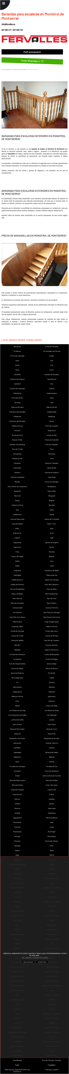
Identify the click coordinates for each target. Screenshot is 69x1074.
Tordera (17, 804)
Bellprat (51, 500)
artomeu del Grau (52, 645)
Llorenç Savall (17, 608)
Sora (51, 561)
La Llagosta (17, 659)
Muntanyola (17, 454)
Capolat (51, 748)
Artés (52, 533)
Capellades (17, 752)
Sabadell (17, 650)
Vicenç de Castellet (52, 440)
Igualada (17, 846)
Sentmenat (17, 822)
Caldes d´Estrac (17, 426)
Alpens (17, 850)
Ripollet (17, 482)
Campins (17, 472)
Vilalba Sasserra (17, 580)
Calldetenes (17, 514)
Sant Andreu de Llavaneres (17, 486)
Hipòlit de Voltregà (51, 580)
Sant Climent (17, 724)
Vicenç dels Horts (51, 631)
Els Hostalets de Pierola (51, 351)
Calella (51, 514)
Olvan (17, 370)
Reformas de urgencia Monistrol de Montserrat (17, 1070)
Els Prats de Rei (17, 398)
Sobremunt (17, 743)
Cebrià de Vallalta (17, 640)
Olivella (51, 762)
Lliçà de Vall (52, 790)
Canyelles (17, 463)
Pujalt (17, 1065)
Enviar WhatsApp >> (30, 61)
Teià (51, 402)
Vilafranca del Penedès (17, 412)
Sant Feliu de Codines (17, 617)
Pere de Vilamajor (51, 444)
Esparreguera (52, 393)
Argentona (51, 430)
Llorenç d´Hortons (51, 608)
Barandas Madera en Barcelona (19, 69)
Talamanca (51, 813)
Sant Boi (17, 645)
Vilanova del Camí (17, 407)
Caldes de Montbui (17, 584)
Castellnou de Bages (51, 570)
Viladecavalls (51, 412)
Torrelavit (17, 771)
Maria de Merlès (17, 785)
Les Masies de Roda (52, 710)
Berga (17, 500)
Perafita (52, 552)
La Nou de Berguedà (51, 654)
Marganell (51, 496)
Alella (52, 850)
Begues (51, 556)
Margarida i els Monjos (17, 738)
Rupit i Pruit (51, 524)
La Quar (51, 720)
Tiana (52, 398)
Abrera (51, 804)
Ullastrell (17, 734)
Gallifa (17, 561)
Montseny (51, 454)
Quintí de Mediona (17, 673)
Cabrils (51, 855)
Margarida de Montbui (51, 738)
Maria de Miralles (52, 780)
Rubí (51, 528)
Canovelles (17, 468)
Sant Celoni (52, 724)
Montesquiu (51, 836)
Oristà (17, 365)
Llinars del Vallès (52, 706)
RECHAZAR (28, 962)
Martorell (17, 496)
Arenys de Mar (52, 435)
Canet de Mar (51, 468)
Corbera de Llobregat (17, 388)
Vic (17, 682)
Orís (51, 365)
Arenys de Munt (17, 435)
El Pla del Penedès (51, 346)
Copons (51, 388)
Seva (17, 360)
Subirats (52, 701)
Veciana (51, 682)
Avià (17, 510)
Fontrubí (17, 827)
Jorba (52, 827)
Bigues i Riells (17, 440)
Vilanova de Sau (51, 575)
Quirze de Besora (52, 668)
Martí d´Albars (52, 603)
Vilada (52, 678)
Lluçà (52, 566)
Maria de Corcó (51, 729)
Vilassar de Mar (17, 458)
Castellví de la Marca (17, 379)
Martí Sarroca (17, 598)
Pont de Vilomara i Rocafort (51, 1060)
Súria (17, 701)
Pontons (17, 430)
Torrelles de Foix (52, 766)
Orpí (51, 360)
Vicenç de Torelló (17, 636)
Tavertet (17, 808)
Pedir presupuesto (32, 52)
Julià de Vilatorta (52, 743)
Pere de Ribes (52, 589)
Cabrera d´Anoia (17, 505)
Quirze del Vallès (17, 668)
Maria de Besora (51, 818)
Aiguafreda (17, 542)
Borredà (52, 505)
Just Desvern (17, 612)
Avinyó (51, 421)
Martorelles (52, 491)
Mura (51, 449)
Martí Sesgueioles (51, 594)
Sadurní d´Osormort (52, 650)
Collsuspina (17, 393)
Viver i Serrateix (52, 785)
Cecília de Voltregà (17, 631)
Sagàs (17, 566)
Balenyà (51, 757)
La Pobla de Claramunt (17, 654)
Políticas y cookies (51, 1070)
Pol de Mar (51, 673)
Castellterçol (51, 379)
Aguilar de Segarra (51, 542)
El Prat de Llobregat (17, 356)
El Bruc (51, 794)
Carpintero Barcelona (6, 69)
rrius (51, 384)
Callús (52, 510)
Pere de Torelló (17, 449)
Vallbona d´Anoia (17, 696)
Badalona (51, 416)
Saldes (17, 706)
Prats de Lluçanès (51, 426)
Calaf (51, 538)
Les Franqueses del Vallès (17, 715)
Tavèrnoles (52, 808)
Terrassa (17, 402)
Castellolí (17, 384)
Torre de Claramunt (52, 771)
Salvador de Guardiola (17, 444)
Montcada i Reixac (51, 841)
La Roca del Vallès (17, 720)
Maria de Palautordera (17, 780)
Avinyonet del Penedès (17, 421)
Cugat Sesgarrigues (52, 622)
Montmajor (52, 832)
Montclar (17, 841)
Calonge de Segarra (52, 472)
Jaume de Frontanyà (51, 519)
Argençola (17, 570)
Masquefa (17, 491)
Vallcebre (51, 692)
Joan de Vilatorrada (17, 519)
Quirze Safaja (51, 664)
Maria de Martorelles (17, 729)
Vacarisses (52, 696)
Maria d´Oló (52, 734)
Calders (17, 538)
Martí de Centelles (17, 603)
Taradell (17, 813)
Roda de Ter (17, 533)
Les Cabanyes (52, 715)
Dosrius (17, 799)
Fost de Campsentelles (17, 664)
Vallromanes (17, 687)
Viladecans (17, 416)
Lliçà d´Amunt (17, 794)
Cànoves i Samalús (51, 463)
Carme (51, 547)
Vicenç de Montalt (51, 636)
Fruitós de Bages (52, 659)
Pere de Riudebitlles (17, 589)
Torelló (17, 776)
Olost (17, 762)
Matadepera (51, 486)
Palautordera (17, 622)
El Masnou (17, 351)
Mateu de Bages (17, 594)
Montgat (17, 836)
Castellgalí (17, 575)
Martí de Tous (51, 598)
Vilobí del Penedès (17, 790)
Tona (51, 458)
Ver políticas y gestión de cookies (35, 957)
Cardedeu (17, 748)
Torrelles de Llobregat (17, 766)
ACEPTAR (42, 962)
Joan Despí (52, 477)
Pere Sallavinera (17, 678)
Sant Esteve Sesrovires (51, 617)
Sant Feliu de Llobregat (51, 612)
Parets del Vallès (17, 556)
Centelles (17, 374)
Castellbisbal (17, 1060)
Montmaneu (17, 832)
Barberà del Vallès (51, 752)
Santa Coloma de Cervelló (52, 776)
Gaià (51, 822)
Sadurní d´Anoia (51, 626)
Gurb (51, 846)
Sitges (51, 356)
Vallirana (52, 687)
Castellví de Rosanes (51, 374)
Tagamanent (17, 818)
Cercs (52, 370)
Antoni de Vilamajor (52, 482)
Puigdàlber (52, 1065)
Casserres (17, 547)
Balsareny (17, 757)
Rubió (17, 528)
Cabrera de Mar (51, 407)
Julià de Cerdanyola (17, 477)
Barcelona (17, 346)
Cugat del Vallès (17, 626)
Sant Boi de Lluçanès (51, 640)
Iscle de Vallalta (17, 524)
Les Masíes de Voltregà (17, 710)
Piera (17, 552)
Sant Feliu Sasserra (52, 584)
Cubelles (52, 799)
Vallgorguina (17, 692)
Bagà (17, 855)
